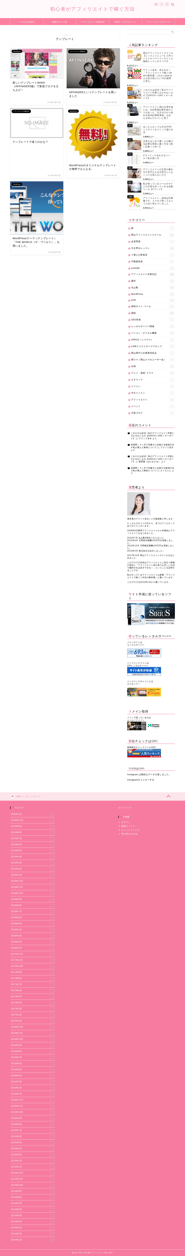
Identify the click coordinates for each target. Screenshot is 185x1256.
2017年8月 (32, 978)
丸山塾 (152, 287)
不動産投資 (151, 261)
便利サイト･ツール (152, 306)
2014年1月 (32, 1239)
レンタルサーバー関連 (152, 326)
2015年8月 (32, 1124)
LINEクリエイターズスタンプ (151, 346)
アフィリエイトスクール (158, 22)
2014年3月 (32, 1227)
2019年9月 (32, 826)
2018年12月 (32, 881)
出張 (152, 366)
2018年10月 (32, 893)
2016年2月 (32, 1087)
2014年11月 (32, 1179)
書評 (152, 281)
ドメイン (151, 386)
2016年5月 (32, 1069)
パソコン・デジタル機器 (152, 333)
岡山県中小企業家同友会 (151, 353)
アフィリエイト (152, 399)
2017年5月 (32, 996)
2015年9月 (32, 1118)
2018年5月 (32, 923)
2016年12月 (32, 1027)
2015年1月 (32, 1167)
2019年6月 (32, 844)
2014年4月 (32, 1221)
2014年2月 (32, 1233)
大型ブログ (151, 413)
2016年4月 (32, 1075)
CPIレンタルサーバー (137, 666)
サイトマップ (124, 808)
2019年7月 (32, 838)
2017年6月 (32, 990)
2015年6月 (32, 1136)
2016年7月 (32, 1057)
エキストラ (151, 379)
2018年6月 (32, 917)
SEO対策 (151, 319)
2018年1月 (32, 948)
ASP (152, 300)
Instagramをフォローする (140, 780)
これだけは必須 (26, 22)
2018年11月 (32, 887)
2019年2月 (32, 869)
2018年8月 (32, 905)
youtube (152, 268)
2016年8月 (32, 1051)
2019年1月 (32, 875)
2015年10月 (32, 1112)
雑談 (152, 313)
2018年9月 (32, 899)
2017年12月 (32, 954)
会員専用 (151, 241)
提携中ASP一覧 (59, 22)
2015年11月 (32, 1106)
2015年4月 (32, 1148)
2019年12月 (32, 820)
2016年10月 (32, 1039)
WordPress (152, 294)
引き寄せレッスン (152, 248)
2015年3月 (32, 1154)
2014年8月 (32, 1197)
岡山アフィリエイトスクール (152, 235)
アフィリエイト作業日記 (93, 22)
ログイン (126, 822)
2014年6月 (32, 1209)
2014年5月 (32, 1215)
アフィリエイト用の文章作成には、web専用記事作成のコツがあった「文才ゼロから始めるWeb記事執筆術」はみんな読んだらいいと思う (158, 112)
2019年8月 (32, 832)
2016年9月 (32, 1045)
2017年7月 (32, 984)
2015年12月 (32, 1100)
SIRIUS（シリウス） (151, 339)
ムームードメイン (136, 720)
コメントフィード (130, 830)
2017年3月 (32, 1008)
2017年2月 (32, 1014)
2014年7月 (32, 1203)
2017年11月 (32, 960)
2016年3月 (32, 1081)
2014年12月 (32, 1173)
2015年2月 (32, 1160)
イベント (151, 406)
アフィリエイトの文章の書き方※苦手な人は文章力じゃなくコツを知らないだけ (158, 172)
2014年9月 (32, 1191)
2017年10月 (32, 966)
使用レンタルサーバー (125, 22)
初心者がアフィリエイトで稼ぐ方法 (92, 9)
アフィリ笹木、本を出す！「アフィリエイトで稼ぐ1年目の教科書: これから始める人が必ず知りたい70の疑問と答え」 (157, 75)
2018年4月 (32, 929)
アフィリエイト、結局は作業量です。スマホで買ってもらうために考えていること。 (158, 201)
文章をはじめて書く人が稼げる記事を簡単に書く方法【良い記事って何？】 (158, 144)
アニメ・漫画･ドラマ (152, 373)
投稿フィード (128, 826)
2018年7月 (32, 911)
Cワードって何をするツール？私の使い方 (156, 156)
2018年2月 (32, 942)
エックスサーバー (136, 645)
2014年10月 (32, 1185)
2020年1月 (32, 814)
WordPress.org (129, 834)
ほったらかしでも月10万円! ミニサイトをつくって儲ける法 (158, 129)
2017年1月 (32, 1021)
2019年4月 (32, 856)
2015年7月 (32, 1130)
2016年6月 (32, 1063)
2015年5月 (32, 1142)
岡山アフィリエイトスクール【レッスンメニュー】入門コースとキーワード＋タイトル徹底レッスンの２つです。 (158, 57)
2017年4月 (32, 1002)
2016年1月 (32, 1094)
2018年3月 (32, 935)
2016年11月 (32, 1033)
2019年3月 (32, 862)
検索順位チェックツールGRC (141, 747)
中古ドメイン (151, 393)
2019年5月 (32, 850)
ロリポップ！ (133, 684)
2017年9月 (32, 972)
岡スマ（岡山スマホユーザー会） (151, 359)
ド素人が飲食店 (151, 255)
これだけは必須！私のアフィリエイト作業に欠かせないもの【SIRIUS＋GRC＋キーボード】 (158, 94)
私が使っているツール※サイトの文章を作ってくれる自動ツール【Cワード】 (158, 186)
